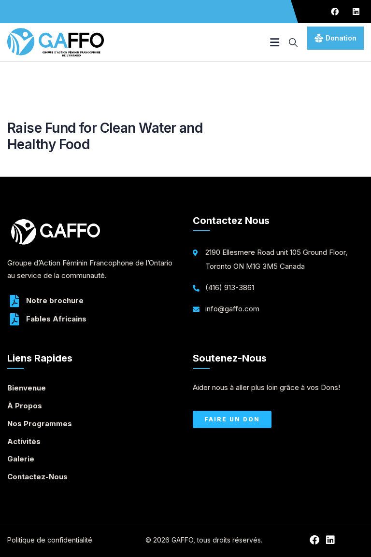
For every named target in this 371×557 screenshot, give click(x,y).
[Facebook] (334, 11)
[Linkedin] (356, 11)
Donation (341, 38)
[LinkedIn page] (333, 540)
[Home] (55, 42)
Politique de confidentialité (49, 540)
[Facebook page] (317, 540)
